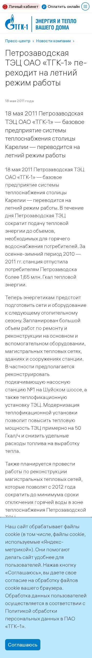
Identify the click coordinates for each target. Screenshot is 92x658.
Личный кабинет (24, 6)
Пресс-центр (17, 40)
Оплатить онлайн (64, 6)
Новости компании (53, 40)
